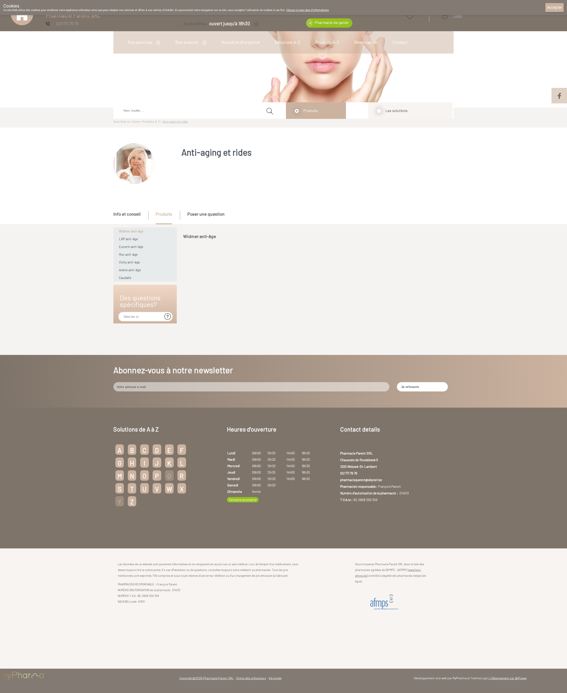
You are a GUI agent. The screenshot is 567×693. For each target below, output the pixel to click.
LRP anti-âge (128, 239)
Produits (310, 110)
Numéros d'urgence (241, 42)
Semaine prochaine (243, 500)
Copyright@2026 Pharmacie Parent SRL (206, 678)
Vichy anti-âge (129, 262)
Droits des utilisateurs (251, 678)
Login (457, 16)
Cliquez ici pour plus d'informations (307, 10)
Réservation (365, 42)
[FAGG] (385, 602)
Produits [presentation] (164, 214)
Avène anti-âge (130, 270)
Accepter (554, 7)
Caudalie (125, 278)
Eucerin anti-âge (131, 247)
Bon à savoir (187, 42)
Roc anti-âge (128, 254)
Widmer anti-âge (131, 231)
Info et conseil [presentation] (127, 214)
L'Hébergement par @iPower (508, 678)
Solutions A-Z (287, 42)
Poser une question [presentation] (206, 214)
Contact (400, 42)
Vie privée (275, 678)
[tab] (130, 217)
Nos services (140, 42)
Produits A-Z (327, 42)
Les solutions (396, 110)
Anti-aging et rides (175, 121)
